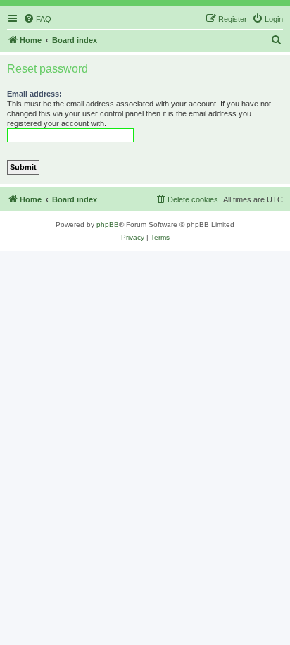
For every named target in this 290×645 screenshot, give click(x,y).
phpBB (107, 224)
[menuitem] (37, 19)
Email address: (34, 94)
